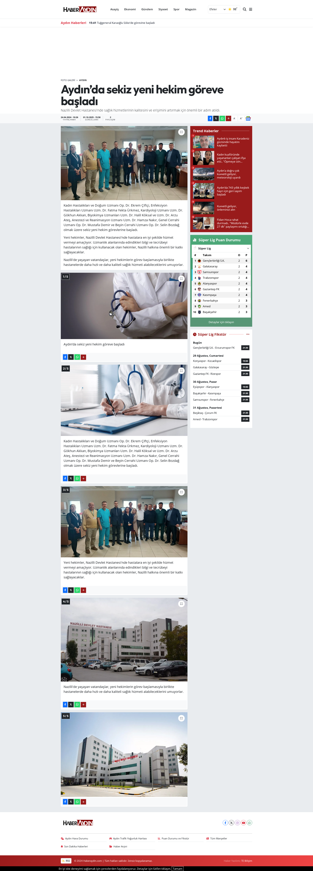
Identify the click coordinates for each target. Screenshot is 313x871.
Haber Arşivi (120, 846)
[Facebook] (225, 822)
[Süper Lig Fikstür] (247, 334)
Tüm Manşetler (218, 838)
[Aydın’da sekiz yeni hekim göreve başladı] (124, 163)
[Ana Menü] (249, 9)
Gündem (147, 9)
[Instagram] (237, 822)
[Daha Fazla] (228, 118)
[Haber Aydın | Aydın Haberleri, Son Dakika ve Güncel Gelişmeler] (80, 9)
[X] (231, 822)
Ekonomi (130, 9)
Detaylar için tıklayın (221, 322)
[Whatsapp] (249, 822)
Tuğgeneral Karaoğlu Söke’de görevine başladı (122, 23)
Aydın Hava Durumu (76, 838)
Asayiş (114, 9)
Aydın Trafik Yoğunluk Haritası (130, 838)
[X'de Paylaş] (216, 118)
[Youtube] (243, 822)
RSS (67, 860)
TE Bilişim (246, 860)
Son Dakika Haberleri (76, 846)
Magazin (190, 9)
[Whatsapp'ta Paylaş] (222, 118)
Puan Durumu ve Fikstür (175, 838)
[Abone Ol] (248, 118)
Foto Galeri (68, 80)
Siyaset (163, 9)
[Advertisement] (158, 54)
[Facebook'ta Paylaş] (210, 118)
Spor (176, 9)
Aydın (83, 80)
